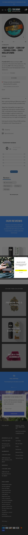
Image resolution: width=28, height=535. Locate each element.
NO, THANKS (21, 272)
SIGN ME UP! (21, 270)
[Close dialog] (27, 257)
